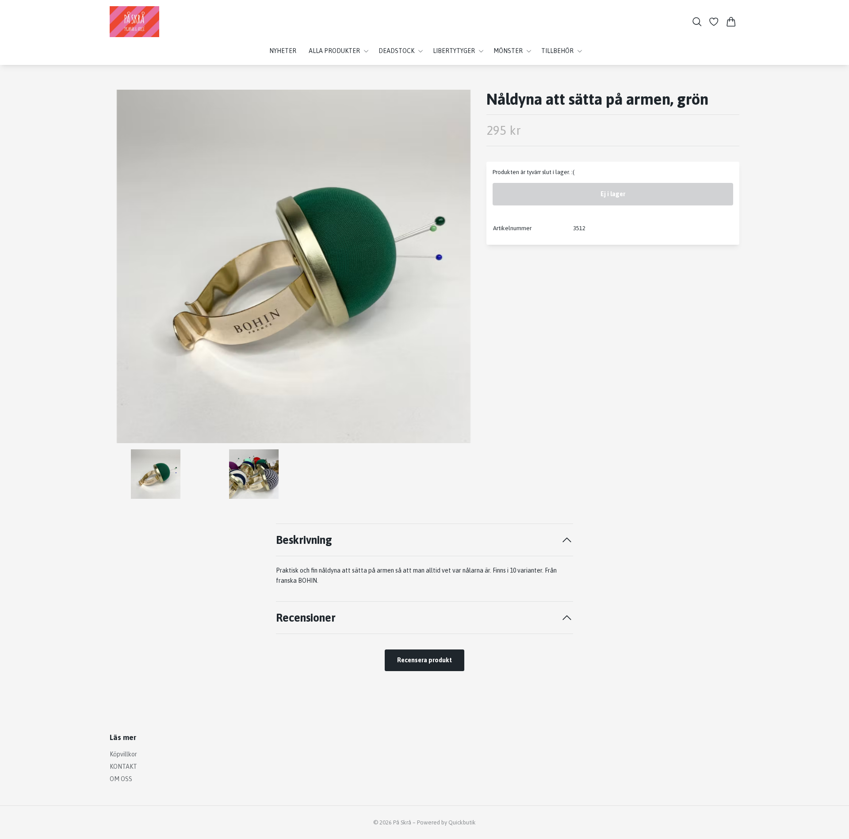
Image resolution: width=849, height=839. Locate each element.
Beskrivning (304, 539)
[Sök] (697, 21)
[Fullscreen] (293, 266)
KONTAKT (123, 766)
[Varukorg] (731, 21)
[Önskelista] (714, 21)
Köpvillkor (123, 754)
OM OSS (121, 778)
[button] (463, 269)
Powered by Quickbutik (446, 822)
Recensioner (306, 617)
